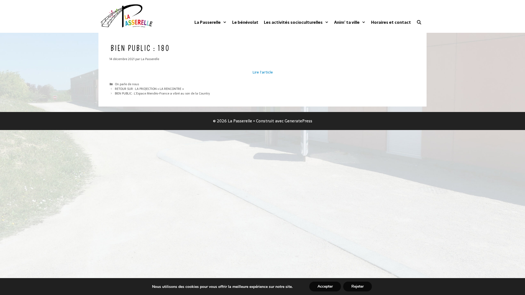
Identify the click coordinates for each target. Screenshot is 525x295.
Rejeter (357, 286)
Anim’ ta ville (347, 22)
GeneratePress (298, 120)
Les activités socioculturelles (293, 22)
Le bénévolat (245, 22)
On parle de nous (127, 84)
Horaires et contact (391, 22)
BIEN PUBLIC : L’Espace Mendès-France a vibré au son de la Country (162, 93)
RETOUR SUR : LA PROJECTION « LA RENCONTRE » (149, 88)
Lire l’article (262, 72)
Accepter (325, 286)
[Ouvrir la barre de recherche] (419, 22)
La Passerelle (207, 22)
